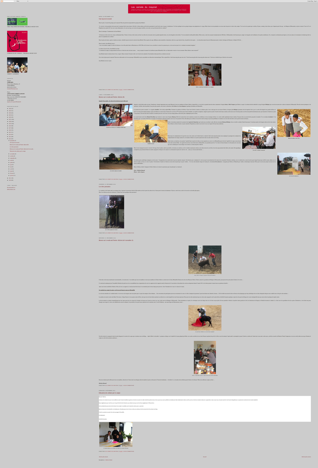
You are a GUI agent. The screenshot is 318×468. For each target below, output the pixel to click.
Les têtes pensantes (104, 186)
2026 (10, 108)
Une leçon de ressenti (105, 19)
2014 (10, 134)
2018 (10, 126)
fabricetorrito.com (11, 189)
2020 (10, 121)
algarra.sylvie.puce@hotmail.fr (14, 101)
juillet (11, 162)
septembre (12, 158)
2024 (10, 113)
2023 (10, 115)
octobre (12, 156)
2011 (10, 178)
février (11, 173)
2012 (10, 138)
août (11, 160)
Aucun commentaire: (129, 89)
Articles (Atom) (108, 460)
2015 (10, 132)
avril (11, 169)
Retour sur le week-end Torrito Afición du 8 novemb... (22, 149)
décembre (12, 140)
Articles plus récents (103, 456)
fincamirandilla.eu (11, 187)
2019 (10, 123)
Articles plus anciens (306, 456)
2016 (10, 130)
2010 (10, 180)
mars (11, 171)
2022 (10, 117)
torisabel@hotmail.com (12, 88)
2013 (10, 136)
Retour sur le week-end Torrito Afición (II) (111, 97)
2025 (10, 110)
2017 (10, 128)
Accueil (204, 456)
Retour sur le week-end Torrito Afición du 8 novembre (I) (116, 240)
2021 (10, 119)
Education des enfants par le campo (109, 393)
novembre (12, 154)
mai (11, 166)
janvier (12, 175)
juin (11, 164)
